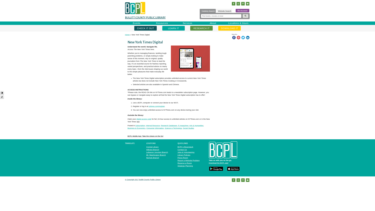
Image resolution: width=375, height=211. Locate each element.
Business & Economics (136, 128)
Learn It (173, 28)
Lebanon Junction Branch (157, 152)
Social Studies (188, 128)
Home (127, 35)
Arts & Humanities (196, 126)
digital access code (143, 119)
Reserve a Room (185, 163)
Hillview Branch (152, 150)
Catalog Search (208, 11)
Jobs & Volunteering (186, 152)
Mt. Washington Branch (156, 155)
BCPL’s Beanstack (185, 147)
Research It (201, 28)
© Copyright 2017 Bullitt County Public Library (143, 180)
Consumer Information (155, 128)
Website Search (224, 11)
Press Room (183, 158)
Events (136, 23)
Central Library (152, 147)
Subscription (140, 126)
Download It (229, 28)
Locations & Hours (238, 23)
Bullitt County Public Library (145, 17)
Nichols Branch (152, 158)
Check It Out (145, 28)
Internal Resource (153, 126)
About (213, 23)
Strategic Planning (185, 166)
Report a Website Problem (189, 161)
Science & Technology (173, 128)
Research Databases (169, 126)
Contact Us (182, 150)
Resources (162, 23)
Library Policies (184, 155)
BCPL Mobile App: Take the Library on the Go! (145, 136)
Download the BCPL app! (218, 163)
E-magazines (183, 126)
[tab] (208, 11)
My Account (242, 10)
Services (187, 23)
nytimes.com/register (157, 106)
